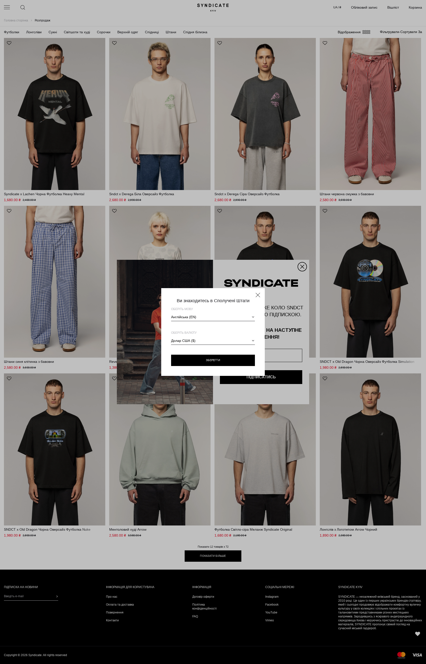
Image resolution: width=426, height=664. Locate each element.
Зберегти (213, 360)
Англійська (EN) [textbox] (183, 317)
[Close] (258, 295)
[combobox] (213, 317)
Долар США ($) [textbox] (183, 341)
